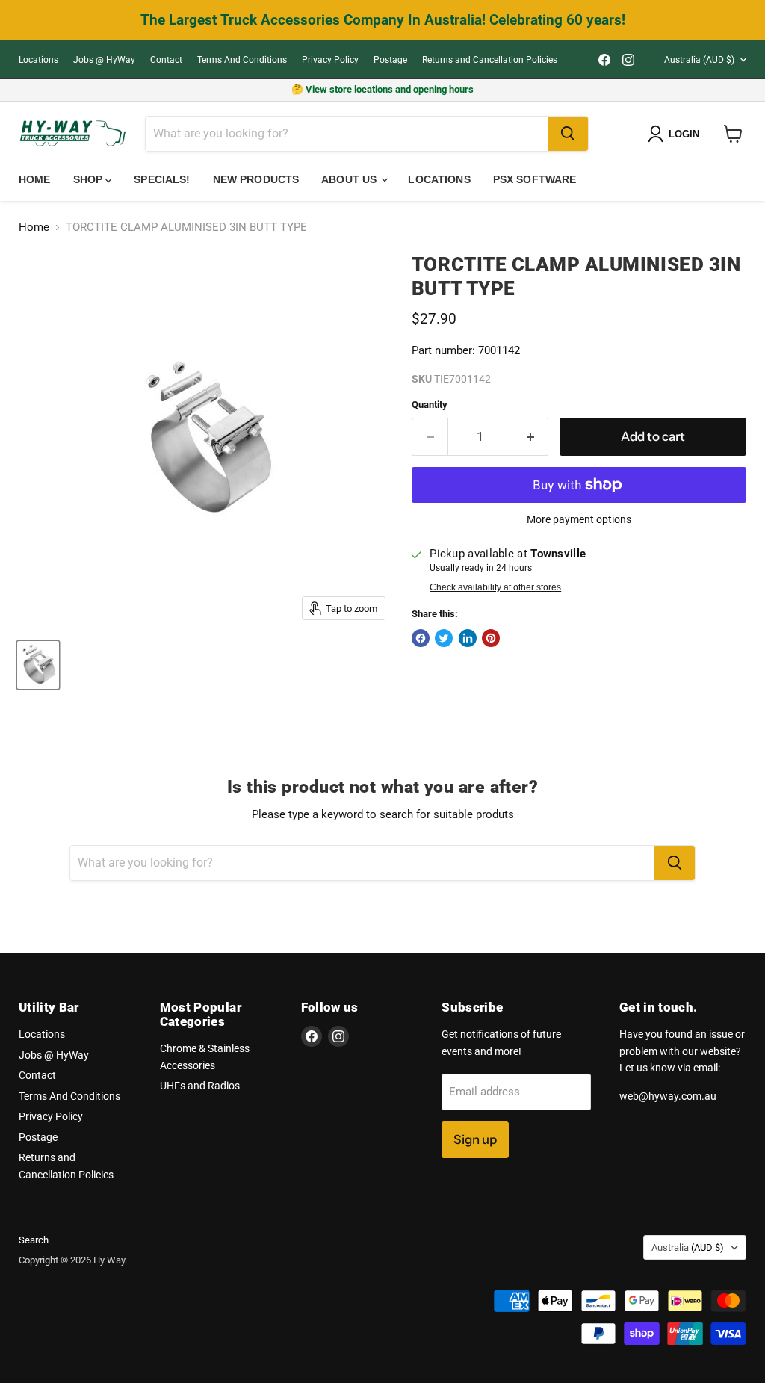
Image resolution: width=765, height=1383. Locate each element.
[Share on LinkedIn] (468, 638)
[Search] (568, 134)
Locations (38, 60)
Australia (699, 60)
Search (34, 1240)
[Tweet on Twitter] (444, 638)
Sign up (475, 1139)
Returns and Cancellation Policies (489, 60)
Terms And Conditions (242, 60)
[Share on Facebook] (421, 638)
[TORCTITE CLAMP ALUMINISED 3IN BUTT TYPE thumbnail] (38, 665)
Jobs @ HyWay (104, 60)
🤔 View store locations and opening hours (382, 89)
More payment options (579, 519)
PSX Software (535, 179)
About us (350, 179)
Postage (390, 60)
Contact (166, 60)
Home (35, 179)
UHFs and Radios (200, 1086)
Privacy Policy (330, 60)
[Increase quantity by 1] (530, 437)
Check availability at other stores (495, 587)
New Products (256, 179)
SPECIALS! (162, 179)
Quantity (429, 404)
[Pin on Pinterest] (491, 638)
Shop (89, 179)
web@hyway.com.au (667, 1096)
